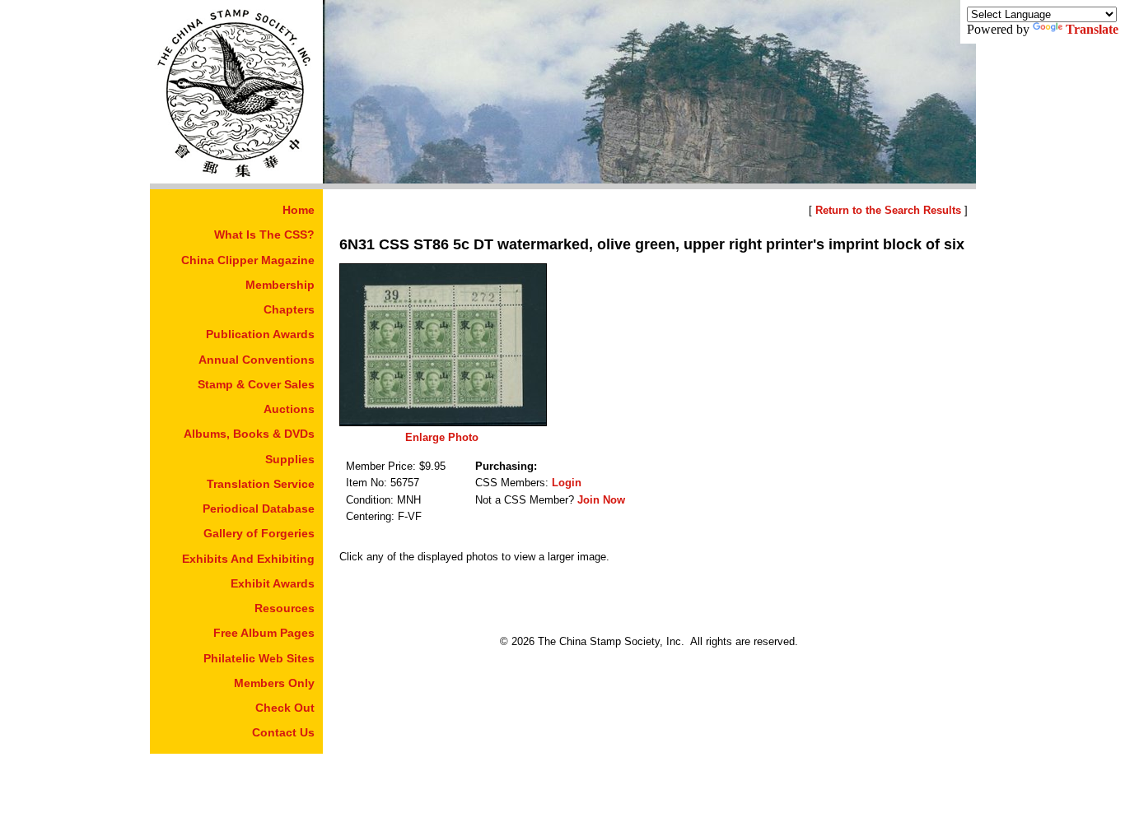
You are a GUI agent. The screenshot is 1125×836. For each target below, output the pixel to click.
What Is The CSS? (264, 234)
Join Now (601, 500)
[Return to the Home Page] (236, 179)
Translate (1092, 29)
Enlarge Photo (441, 437)
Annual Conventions (256, 359)
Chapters (289, 309)
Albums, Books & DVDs (249, 433)
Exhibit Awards (273, 583)
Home (298, 209)
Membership (280, 284)
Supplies (290, 459)
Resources (284, 608)
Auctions (289, 409)
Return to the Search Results (888, 210)
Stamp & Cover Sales (256, 384)
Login (566, 482)
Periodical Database (259, 508)
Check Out (285, 707)
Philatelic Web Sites (259, 658)
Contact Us (283, 732)
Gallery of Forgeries (259, 533)
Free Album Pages (264, 632)
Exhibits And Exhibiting (248, 558)
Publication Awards (260, 334)
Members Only (274, 683)
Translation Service (261, 483)
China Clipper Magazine (248, 260)
